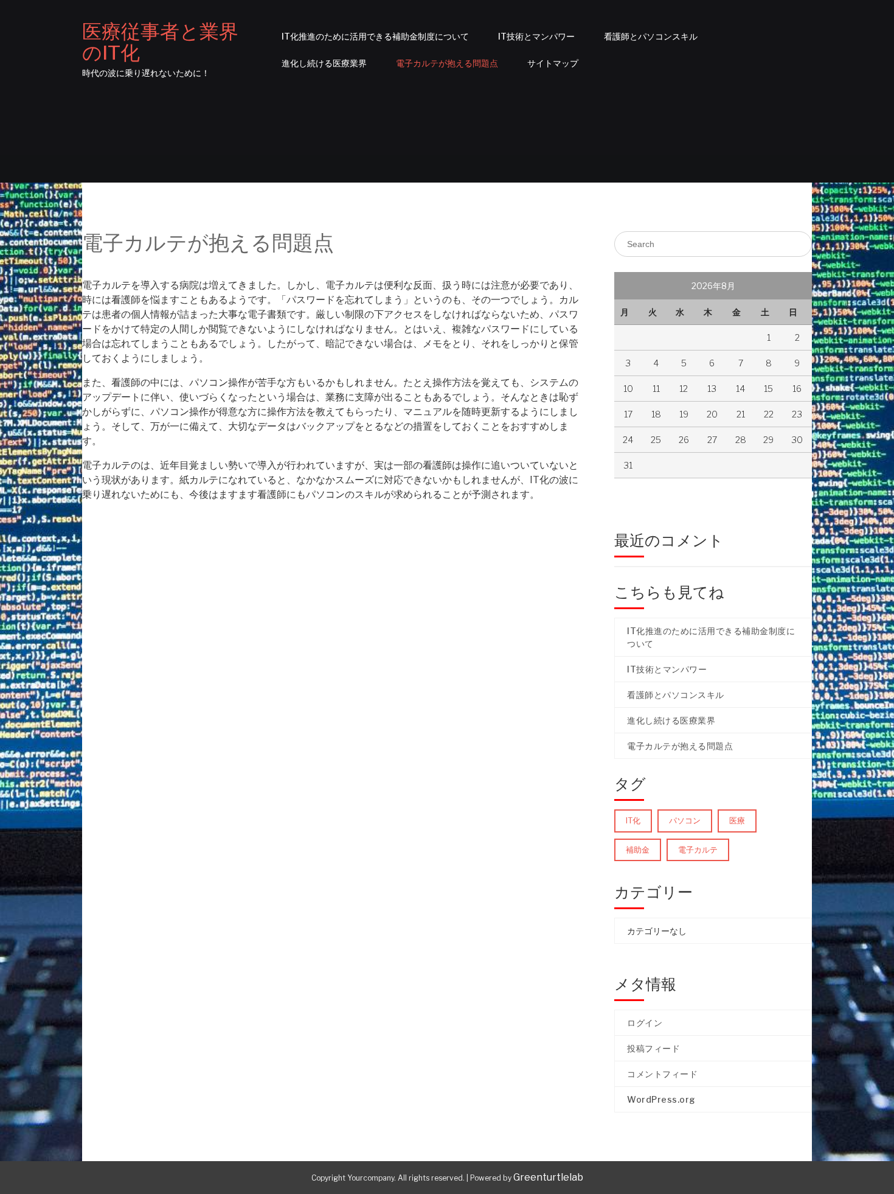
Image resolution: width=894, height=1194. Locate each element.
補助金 (638, 849)
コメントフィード (662, 1074)
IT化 (633, 820)
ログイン (644, 1023)
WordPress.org (661, 1099)
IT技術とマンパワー (536, 36)
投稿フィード (653, 1048)
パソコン (685, 820)
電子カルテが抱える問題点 (447, 63)
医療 (737, 820)
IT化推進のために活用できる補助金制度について (375, 36)
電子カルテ (698, 849)
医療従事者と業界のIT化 (160, 42)
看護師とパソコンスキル (651, 36)
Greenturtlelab (548, 1177)
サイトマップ (552, 63)
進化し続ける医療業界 (324, 63)
